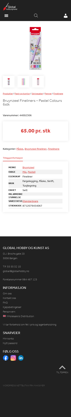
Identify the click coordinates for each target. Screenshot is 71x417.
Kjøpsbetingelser (12, 307)
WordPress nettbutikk (16, 385)
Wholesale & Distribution (20, 316)
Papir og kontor (22, 93)
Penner (48, 93)
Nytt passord (10, 343)
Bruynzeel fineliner (36, 148)
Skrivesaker (37, 93)
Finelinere (58, 93)
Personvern (9, 311)
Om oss (7, 293)
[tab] (13, 159)
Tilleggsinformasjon (13, 158)
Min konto (8, 338)
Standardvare (30, 201)
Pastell (31, 172)
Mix (25, 172)
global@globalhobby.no (16, 271)
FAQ (5, 302)
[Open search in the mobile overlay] (36, 16)
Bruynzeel (28, 167)
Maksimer (39, 385)
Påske (19, 148)
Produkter (8, 93)
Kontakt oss (9, 298)
